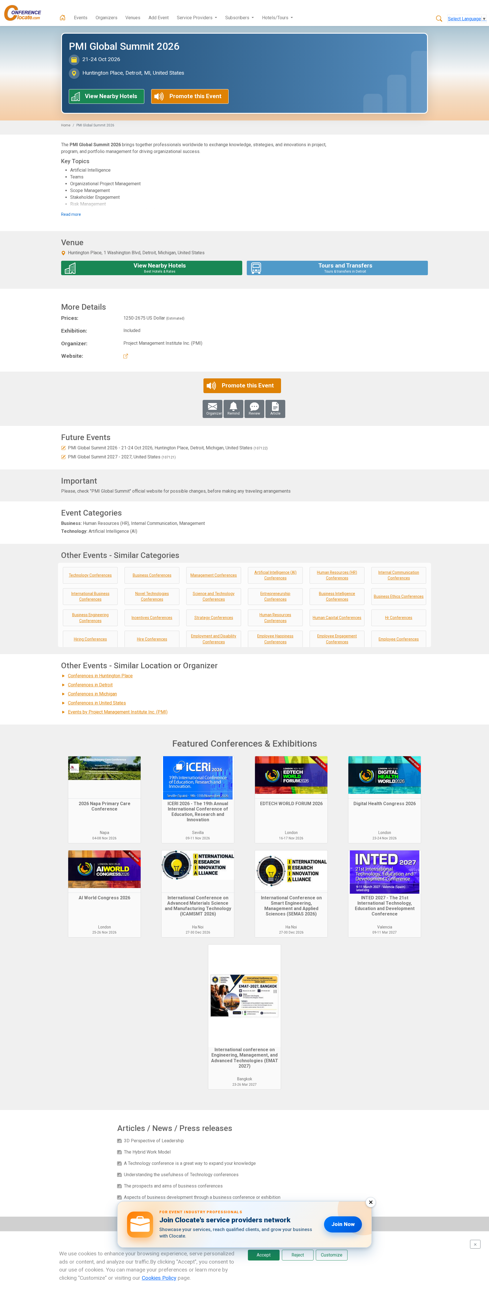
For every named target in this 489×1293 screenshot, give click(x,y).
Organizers (106, 17)
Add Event (159, 17)
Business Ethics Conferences (399, 596)
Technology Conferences (90, 575)
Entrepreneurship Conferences (275, 596)
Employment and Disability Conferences (213, 639)
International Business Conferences (90, 596)
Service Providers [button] (195, 17)
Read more (71, 214)
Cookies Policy (159, 1278)
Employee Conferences (399, 639)
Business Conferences (152, 575)
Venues (132, 17)
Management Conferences (213, 575)
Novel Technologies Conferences (152, 596)
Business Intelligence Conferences (337, 596)
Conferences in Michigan (92, 694)
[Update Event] (63, 448)
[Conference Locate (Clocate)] (25, 13)
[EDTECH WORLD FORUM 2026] (291, 777)
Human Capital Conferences (337, 617)
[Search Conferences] (439, 19)
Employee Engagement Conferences (337, 639)
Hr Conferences (398, 617)
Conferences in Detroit (90, 685)
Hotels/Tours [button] (275, 17)
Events (80, 17)
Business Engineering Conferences (90, 618)
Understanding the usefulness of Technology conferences (181, 1174)
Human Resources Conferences (275, 618)
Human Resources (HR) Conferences (337, 575)
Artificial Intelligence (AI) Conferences (275, 575)
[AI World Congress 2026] (104, 871)
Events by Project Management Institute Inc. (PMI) (118, 712)
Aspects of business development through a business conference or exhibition (202, 1197)
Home (65, 125)
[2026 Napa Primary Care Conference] (104, 777)
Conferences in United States (97, 703)
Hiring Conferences (90, 639)
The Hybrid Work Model (147, 1152)
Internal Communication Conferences (398, 575)
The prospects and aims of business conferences (173, 1186)
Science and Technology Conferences (214, 596)
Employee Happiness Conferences (275, 639)
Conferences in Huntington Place (100, 675)
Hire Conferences (152, 639)
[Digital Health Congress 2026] (384, 777)
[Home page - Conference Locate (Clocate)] (62, 18)
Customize (331, 1255)
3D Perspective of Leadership (154, 1140)
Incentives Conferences (152, 617)
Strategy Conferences (213, 617)
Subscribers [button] (237, 17)
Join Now (343, 1224)
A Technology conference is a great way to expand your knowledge (190, 1163)
